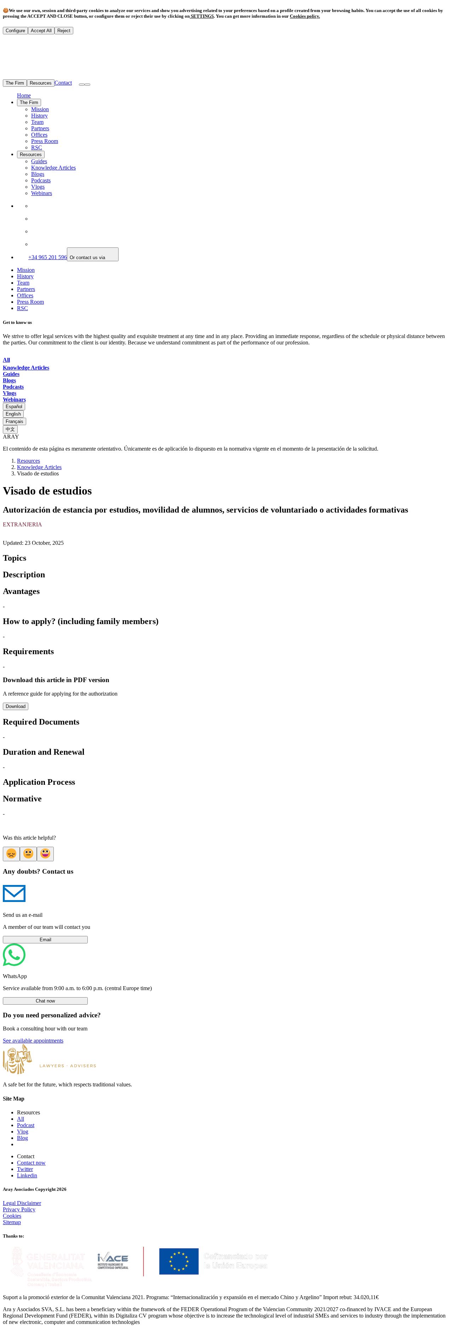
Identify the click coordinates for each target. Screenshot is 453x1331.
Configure (15, 30)
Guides (39, 161)
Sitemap (12, 1222)
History (39, 116)
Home (24, 95)
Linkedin (27, 1175)
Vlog (22, 1132)
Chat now (45, 1001)
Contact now (31, 1163)
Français (14, 421)
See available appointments (33, 1041)
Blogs (37, 174)
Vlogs (38, 187)
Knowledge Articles (53, 168)
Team (37, 122)
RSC (36, 147)
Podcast (25, 1125)
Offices (39, 135)
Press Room (44, 141)
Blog (22, 1138)
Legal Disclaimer (22, 1203)
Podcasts (41, 180)
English (13, 414)
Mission (40, 109)
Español (14, 406)
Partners (40, 128)
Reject (63, 30)
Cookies (12, 1216)
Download (15, 706)
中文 (10, 429)
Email (45, 939)
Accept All (41, 30)
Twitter (25, 1169)
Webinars (41, 193)
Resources (41, 83)
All (20, 1119)
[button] (87, 85)
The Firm (15, 83)
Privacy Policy (19, 1209)
